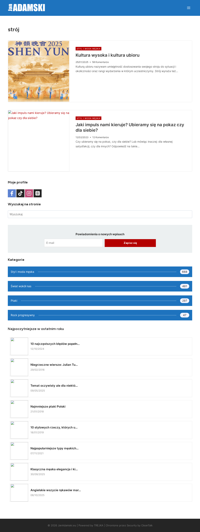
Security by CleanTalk (140, 525)
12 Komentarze (100, 137)
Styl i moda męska (88, 48)
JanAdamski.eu (67, 525)
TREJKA (98, 525)
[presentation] (38, 71)
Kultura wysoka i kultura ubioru (107, 55)
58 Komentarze (100, 62)
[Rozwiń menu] (188, 8)
